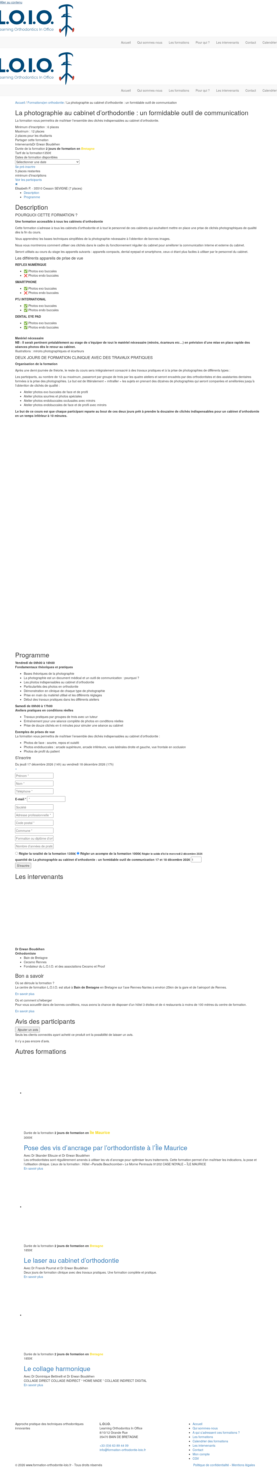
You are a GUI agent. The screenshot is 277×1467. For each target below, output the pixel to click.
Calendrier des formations (210, 1441)
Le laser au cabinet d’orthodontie (71, 1260)
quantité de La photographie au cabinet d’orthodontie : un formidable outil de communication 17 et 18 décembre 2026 (102, 859)
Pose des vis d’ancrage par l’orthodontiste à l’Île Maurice (105, 1147)
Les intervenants (227, 42)
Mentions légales (243, 1465)
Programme (32, 197)
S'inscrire (23, 865)
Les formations (179, 42)
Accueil (126, 42)
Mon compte (201, 1454)
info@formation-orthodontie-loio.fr (123, 1450)
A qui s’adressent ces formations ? (216, 1432)
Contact (250, 42)
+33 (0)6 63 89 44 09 (114, 1445)
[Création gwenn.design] (259, 1465)
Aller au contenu (11, 2)
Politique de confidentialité (211, 1465)
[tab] (143, 192)
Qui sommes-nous (149, 42)
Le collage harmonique (57, 1368)
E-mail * (20, 799)
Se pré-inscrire (25, 166)
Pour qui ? (203, 42)
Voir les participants (28, 179)
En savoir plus (24, 994)
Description (31, 192)
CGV (196, 1458)
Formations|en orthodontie (45, 102)
